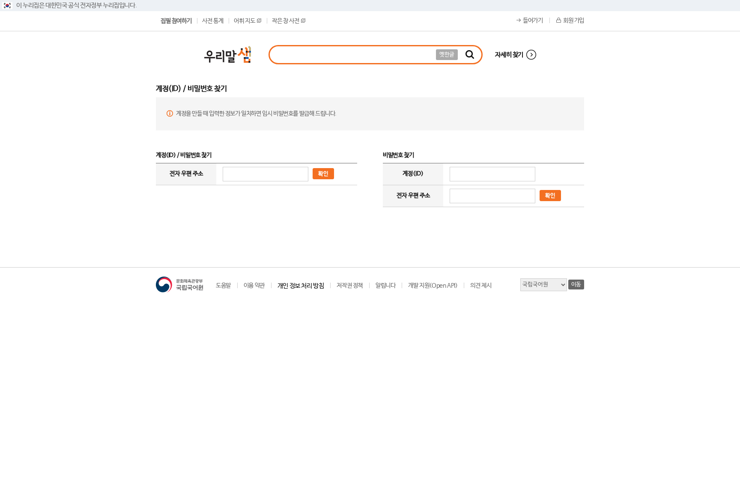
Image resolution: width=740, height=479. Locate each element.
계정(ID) (413, 173)
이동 (576, 284)
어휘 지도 (244, 21)
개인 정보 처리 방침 (301, 285)
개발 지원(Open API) (432, 285)
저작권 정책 (350, 285)
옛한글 (446, 54)
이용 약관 (254, 285)
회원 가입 (573, 20)
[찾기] (470, 54)
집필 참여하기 (176, 21)
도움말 (223, 285)
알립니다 (385, 285)
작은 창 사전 (285, 21)
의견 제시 (480, 285)
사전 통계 (212, 21)
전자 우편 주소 (186, 173)
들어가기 (533, 20)
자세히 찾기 (509, 54)
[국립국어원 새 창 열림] (179, 284)
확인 (323, 174)
